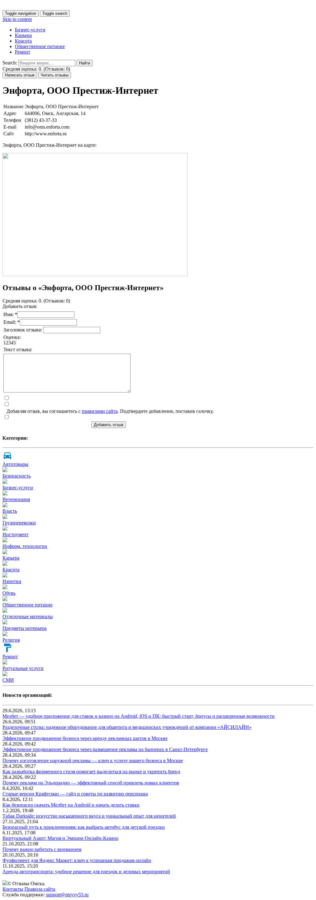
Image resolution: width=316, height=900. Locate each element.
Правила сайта (39, 889)
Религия (11, 640)
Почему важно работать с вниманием (41, 849)
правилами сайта (100, 411)
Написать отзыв (20, 75)
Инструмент (15, 534)
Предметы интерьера (24, 628)
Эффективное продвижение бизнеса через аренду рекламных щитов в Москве (85, 738)
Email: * (11, 322)
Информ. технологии (24, 546)
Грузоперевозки (19, 522)
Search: (9, 62)
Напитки (11, 581)
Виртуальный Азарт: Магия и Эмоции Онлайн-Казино (60, 838)
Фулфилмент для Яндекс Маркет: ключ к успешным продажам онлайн (76, 860)
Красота (23, 40)
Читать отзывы (55, 75)
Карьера (23, 35)
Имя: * (10, 314)
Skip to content (17, 19)
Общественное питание (40, 46)
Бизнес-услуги (30, 29)
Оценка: (12, 337)
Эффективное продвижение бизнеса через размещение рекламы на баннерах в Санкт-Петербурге (105, 749)
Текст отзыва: (17, 349)
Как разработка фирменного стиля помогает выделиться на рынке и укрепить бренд (91, 771)
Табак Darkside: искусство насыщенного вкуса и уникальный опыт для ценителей (89, 816)
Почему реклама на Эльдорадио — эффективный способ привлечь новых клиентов (90, 782)
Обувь (8, 593)
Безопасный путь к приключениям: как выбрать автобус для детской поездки (83, 827)
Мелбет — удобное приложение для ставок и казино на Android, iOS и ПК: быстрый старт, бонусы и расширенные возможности (138, 716)
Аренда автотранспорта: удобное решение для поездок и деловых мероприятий (86, 871)
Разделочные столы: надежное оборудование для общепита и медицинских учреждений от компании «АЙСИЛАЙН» (127, 727)
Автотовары (15, 464)
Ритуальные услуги (23, 668)
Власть (9, 511)
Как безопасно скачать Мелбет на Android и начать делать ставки (70, 805)
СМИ (8, 680)
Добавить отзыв (108, 424)
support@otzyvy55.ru (67, 894)
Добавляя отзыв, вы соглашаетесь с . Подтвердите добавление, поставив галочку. (110, 411)
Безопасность (16, 476)
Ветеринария (16, 499)
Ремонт (22, 52)
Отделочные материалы (27, 616)
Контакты (12, 889)
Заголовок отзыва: (23, 329)
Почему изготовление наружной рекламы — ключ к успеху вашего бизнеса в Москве (92, 760)
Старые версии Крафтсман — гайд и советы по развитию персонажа (75, 793)
